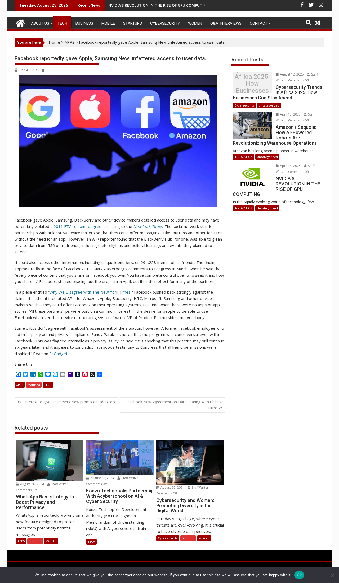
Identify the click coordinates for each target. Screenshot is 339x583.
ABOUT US (40, 23)
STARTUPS (132, 23)
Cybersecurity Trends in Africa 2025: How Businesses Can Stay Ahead (252, 83)
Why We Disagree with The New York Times (90, 292)
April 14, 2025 (290, 166)
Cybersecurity (165, 23)
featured (34, 385)
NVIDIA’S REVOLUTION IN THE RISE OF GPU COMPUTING (158, 5)
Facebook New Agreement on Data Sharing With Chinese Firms (174, 404)
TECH (62, 23)
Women (195, 23)
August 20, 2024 (172, 487)
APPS (69, 42)
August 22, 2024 (102, 478)
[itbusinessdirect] (20, 22)
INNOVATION (243, 157)
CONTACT (258, 23)
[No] (332, 575)
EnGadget (58, 353)
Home (54, 42)
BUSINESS (84, 23)
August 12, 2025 (292, 74)
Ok (299, 575)
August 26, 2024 (32, 484)
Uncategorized (268, 105)
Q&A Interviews (226, 23)
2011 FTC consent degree (77, 226)
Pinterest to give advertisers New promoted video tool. (69, 401)
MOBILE (108, 23)
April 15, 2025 (290, 114)
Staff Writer (59, 484)
